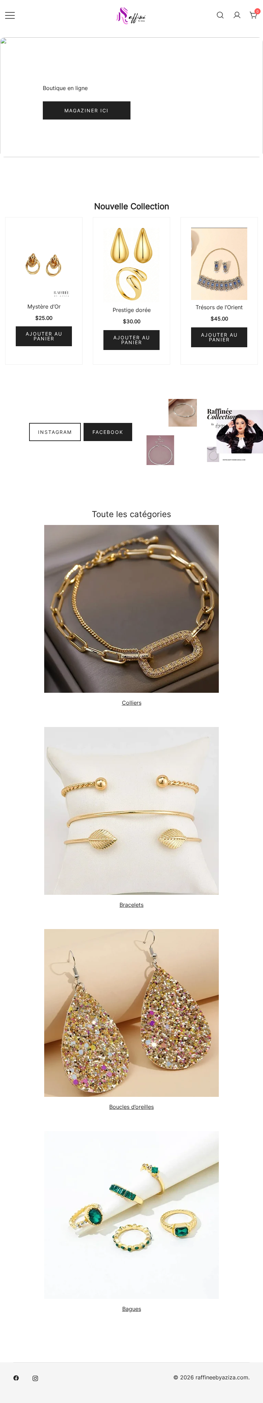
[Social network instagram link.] (35, 1377)
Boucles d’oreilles (131, 1106)
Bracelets (131, 904)
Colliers (131, 702)
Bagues (131, 1308)
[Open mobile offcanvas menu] (10, 15)
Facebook (107, 432)
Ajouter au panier (44, 336)
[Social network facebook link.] (16, 1377)
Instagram (55, 432)
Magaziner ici (86, 110)
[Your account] (237, 15)
